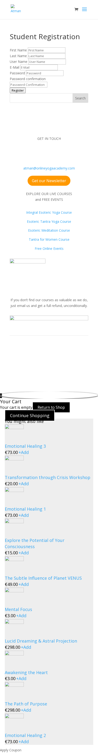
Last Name (19, 56)
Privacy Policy (54, 363)
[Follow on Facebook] (25, 152)
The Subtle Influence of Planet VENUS (43, 578)
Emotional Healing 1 (25, 509)
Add (24, 452)
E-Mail (15, 67)
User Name (19, 61)
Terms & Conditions (25, 363)
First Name (19, 50)
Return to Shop (51, 407)
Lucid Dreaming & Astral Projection (41, 641)
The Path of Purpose (26, 704)
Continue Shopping (29, 415)
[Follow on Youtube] (44, 152)
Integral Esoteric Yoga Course (49, 212)
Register (18, 90)
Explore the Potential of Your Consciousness (34, 543)
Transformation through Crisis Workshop (47, 477)
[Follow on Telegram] (73, 152)
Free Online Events (49, 248)
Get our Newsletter (49, 180)
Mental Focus (18, 609)
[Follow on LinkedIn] (63, 152)
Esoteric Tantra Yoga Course (49, 221)
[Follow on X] (54, 152)
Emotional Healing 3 (25, 446)
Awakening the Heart (26, 672)
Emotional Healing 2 (25, 735)
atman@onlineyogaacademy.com (49, 168)
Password (18, 73)
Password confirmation (28, 78)
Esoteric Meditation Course (49, 230)
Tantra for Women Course (49, 239)
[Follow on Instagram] (35, 152)
